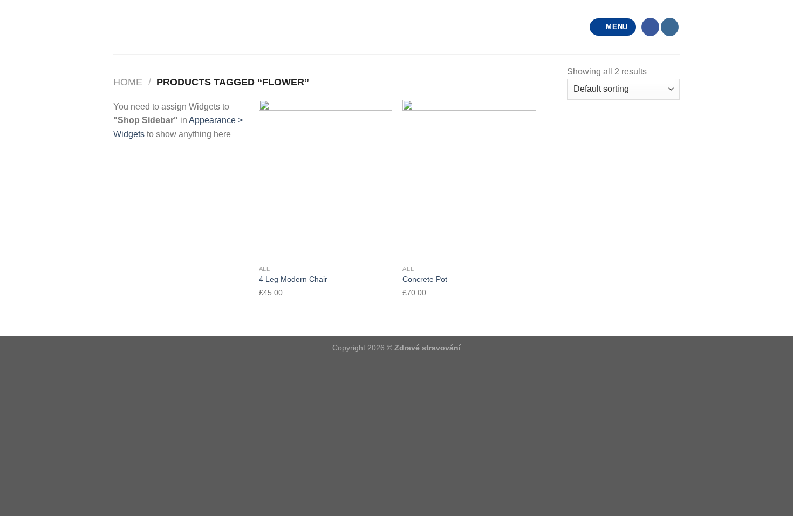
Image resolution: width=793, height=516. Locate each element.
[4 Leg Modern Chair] (325, 180)
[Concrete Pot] (469, 180)
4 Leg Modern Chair (293, 279)
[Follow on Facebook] (650, 27)
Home (127, 81)
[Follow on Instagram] (670, 27)
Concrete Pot (424, 279)
